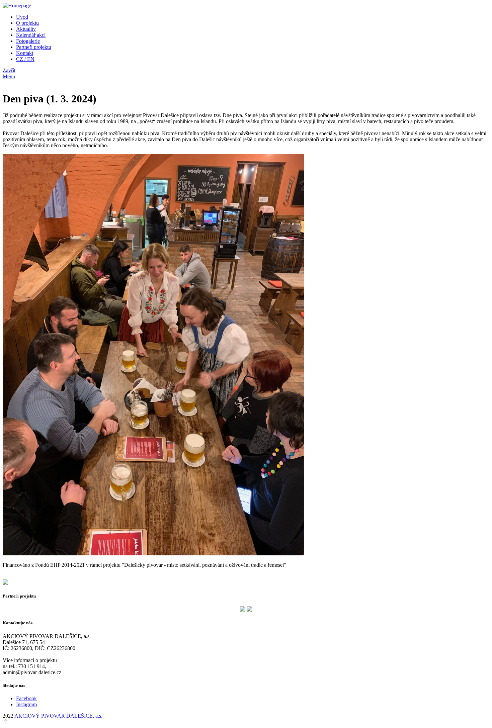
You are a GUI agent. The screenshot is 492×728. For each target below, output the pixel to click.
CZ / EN (25, 59)
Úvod (22, 17)
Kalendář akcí (31, 35)
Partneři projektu (33, 47)
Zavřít (9, 70)
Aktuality (26, 29)
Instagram (26, 704)
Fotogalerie (28, 41)
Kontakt (24, 53)
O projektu (27, 23)
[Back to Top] (5, 722)
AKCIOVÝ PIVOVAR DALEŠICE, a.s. (58, 716)
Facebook (26, 698)
